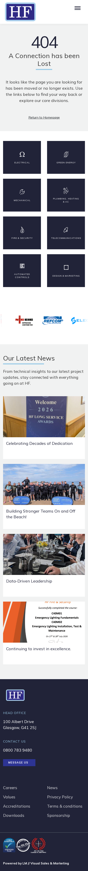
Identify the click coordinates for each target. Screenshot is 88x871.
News (52, 787)
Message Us (18, 762)
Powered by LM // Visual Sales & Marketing (36, 863)
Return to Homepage (44, 117)
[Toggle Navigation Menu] (77, 7)
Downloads (13, 815)
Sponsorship (58, 815)
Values (9, 796)
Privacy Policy (60, 796)
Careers (10, 787)
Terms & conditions (64, 806)
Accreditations (16, 806)
